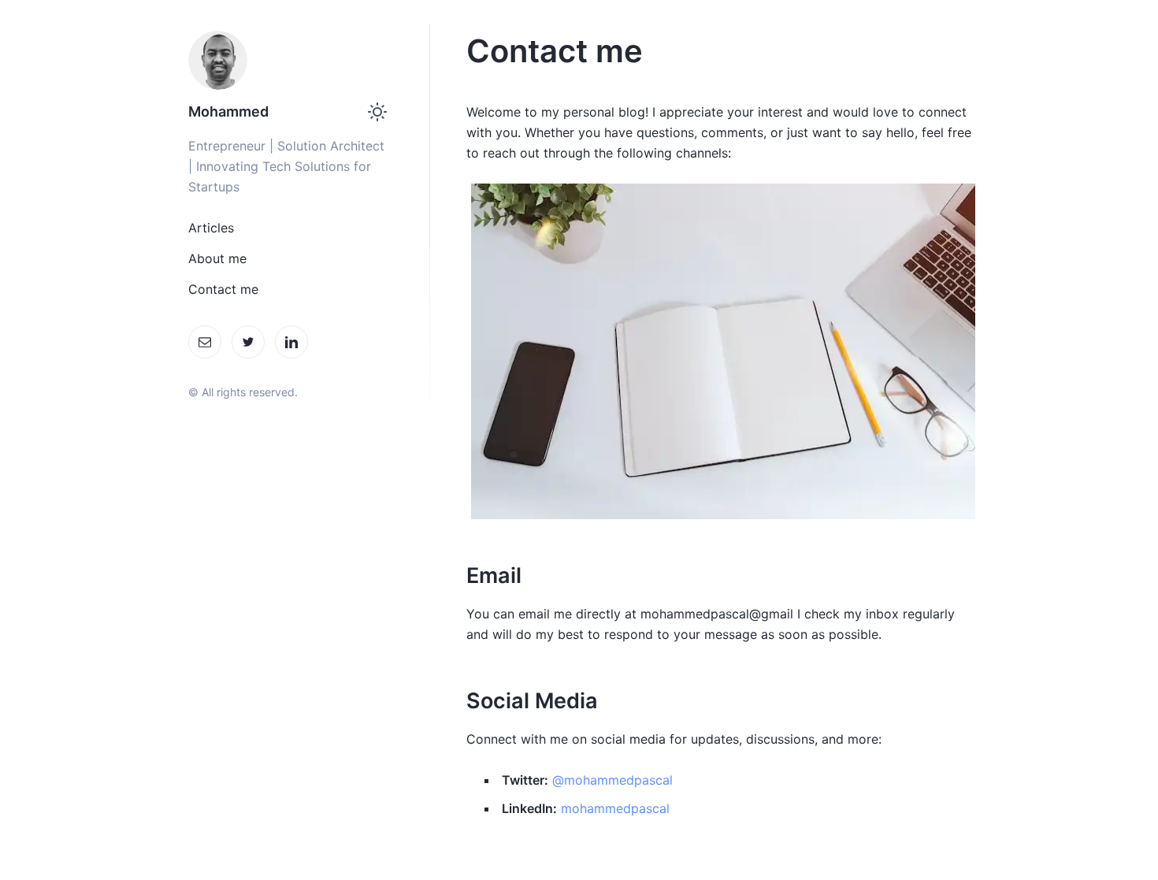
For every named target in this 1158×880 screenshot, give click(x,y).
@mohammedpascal (612, 780)
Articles (211, 228)
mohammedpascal (615, 808)
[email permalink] (458, 575)
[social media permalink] (458, 700)
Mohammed (228, 111)
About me (217, 258)
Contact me (223, 289)
